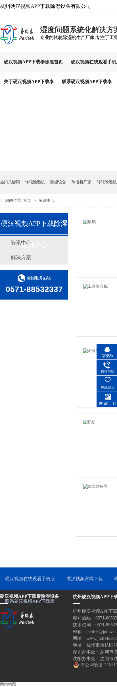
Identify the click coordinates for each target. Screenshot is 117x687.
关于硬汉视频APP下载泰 (29, 81)
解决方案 (21, 257)
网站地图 (8, 684)
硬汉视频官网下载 (84, 578)
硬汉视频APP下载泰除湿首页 (33, 61)
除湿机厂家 (81, 182)
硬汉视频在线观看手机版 (30, 578)
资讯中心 (47, 200)
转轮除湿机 (35, 182)
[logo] (17, 43)
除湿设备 (58, 182)
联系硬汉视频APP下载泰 (87, 81)
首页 (27, 200)
